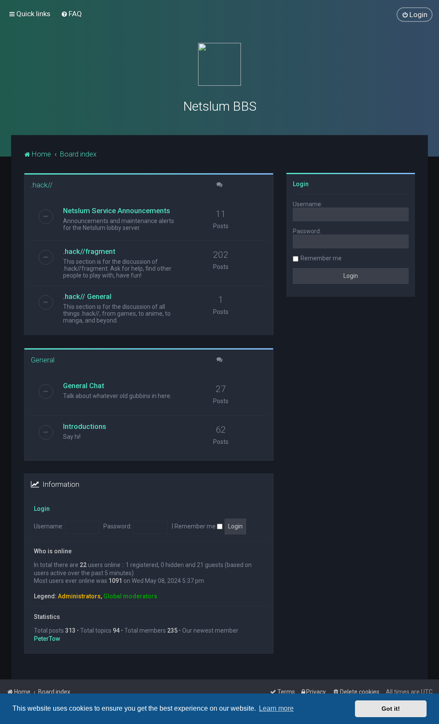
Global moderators (130, 596)
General (42, 360)
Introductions (84, 426)
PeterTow (47, 638)
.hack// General (87, 296)
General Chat (83, 385)
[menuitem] (71, 13)
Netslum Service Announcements (116, 210)
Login (42, 508)
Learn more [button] (276, 708)
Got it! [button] (391, 708)
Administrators (79, 596)
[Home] (219, 64)
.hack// (42, 185)
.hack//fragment (89, 251)
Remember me (195, 526)
